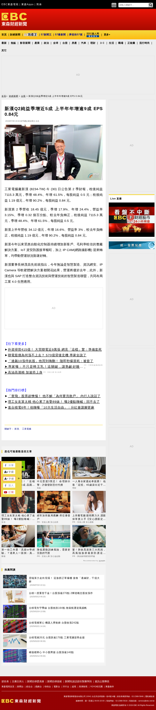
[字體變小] (9, 480)
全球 (55, 43)
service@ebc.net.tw (146, 701)
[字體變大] (9, 473)
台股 (65, 43)
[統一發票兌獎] (131, 248)
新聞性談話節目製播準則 (78, 681)
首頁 (4, 34)
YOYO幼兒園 (96, 686)
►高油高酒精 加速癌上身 (24, 372)
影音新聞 (25, 43)
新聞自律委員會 (35, 681)
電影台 (57, 686)
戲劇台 (38, 686)
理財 (93, 43)
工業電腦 (26, 429)
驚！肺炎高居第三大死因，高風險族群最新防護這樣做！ (89, 551)
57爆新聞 (60, 34)
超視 (74, 686)
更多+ (107, 34)
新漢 (16, 429)
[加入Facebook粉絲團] (9, 487)
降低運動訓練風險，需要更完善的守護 (53, 551)
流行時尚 (144, 43)
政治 (46, 43)
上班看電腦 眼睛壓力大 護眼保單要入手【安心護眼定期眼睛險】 (89, 517)
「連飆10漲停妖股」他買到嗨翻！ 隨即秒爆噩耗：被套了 (50, 361)
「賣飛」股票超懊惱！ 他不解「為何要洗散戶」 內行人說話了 (54, 396)
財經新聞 (15, 34)
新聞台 (20, 686)
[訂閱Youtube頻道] (9, 493)
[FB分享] (9, 466)
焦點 (13, 43)
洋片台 (66, 686)
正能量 (131, 43)
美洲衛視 (83, 686)
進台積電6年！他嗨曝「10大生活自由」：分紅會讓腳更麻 (51, 407)
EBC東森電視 (10, 4)
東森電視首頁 (8, 686)
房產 (74, 43)
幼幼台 (47, 686)
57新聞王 (46, 34)
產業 (37, 43)
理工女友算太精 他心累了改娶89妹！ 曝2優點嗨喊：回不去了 (54, 401)
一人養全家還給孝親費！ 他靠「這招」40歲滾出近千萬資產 (89, 483)
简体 (39, 4)
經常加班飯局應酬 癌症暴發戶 (53, 517)
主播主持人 (18, 681)
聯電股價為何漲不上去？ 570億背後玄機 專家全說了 (47, 355)
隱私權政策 (149, 696)
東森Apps (27, 4)
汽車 (83, 43)
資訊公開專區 (102, 681)
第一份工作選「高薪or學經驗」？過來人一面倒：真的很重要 (18, 551)
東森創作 (109, 686)
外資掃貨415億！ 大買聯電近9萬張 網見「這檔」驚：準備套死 (55, 349)
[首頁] (14, 19)
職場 (120, 43)
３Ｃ (102, 43)
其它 (4, 50)
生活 (111, 43)
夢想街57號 (76, 34)
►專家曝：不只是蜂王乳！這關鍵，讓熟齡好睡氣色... (44, 367)
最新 (4, 43)
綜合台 (29, 686)
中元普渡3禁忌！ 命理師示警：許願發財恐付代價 (53, 483)
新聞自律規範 (54, 681)
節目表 (5, 681)
